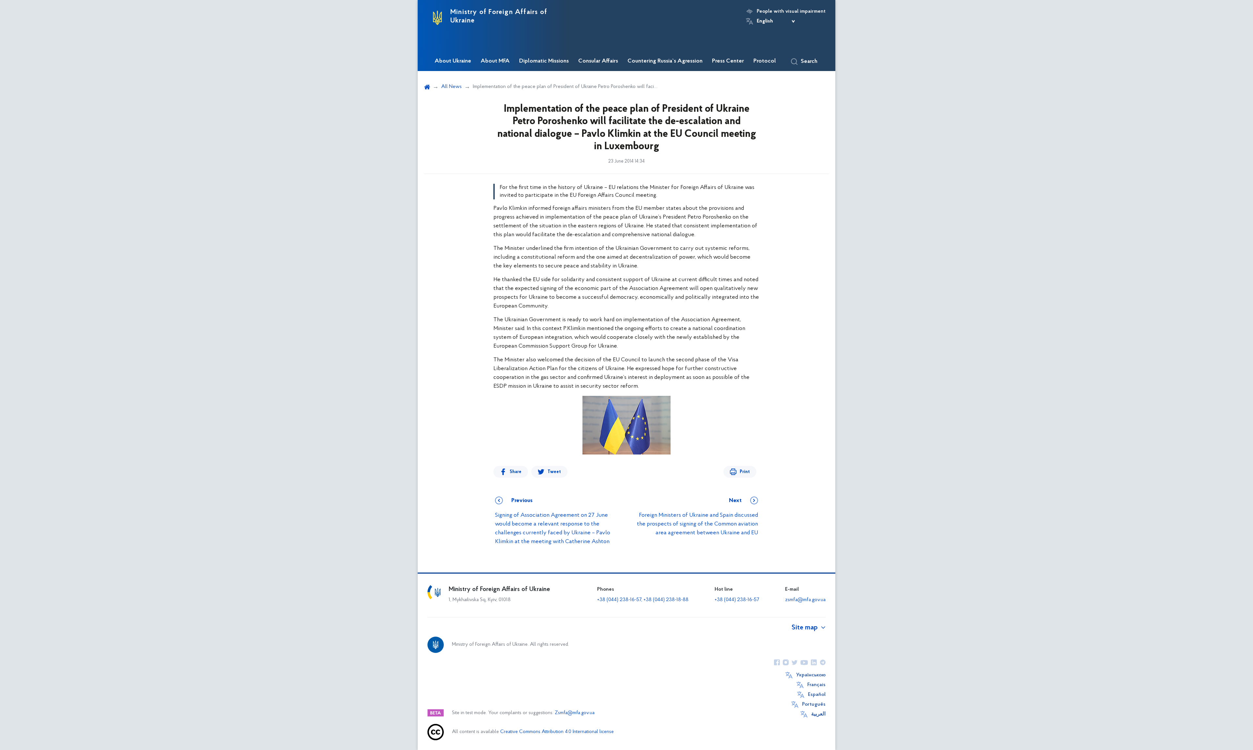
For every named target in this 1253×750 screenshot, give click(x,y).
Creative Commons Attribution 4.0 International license (557, 731)
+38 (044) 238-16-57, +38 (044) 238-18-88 (642, 599)
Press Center (728, 61)
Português (814, 704)
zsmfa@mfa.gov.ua (805, 599)
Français (816, 684)
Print (745, 471)
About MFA (495, 61)
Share (515, 471)
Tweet (554, 471)
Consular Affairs (598, 61)
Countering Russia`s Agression (665, 61)
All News (451, 86)
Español (817, 694)
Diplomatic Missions (544, 61)
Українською (811, 675)
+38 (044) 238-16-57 (737, 599)
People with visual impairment (791, 11)
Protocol (764, 61)
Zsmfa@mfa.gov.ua (575, 713)
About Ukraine (453, 61)
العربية (818, 714)
